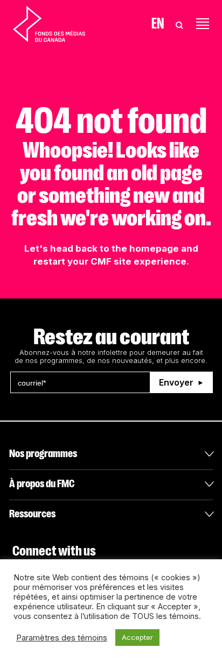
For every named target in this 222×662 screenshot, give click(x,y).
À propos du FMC (41, 484)
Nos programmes (43, 453)
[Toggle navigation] (202, 23)
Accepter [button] (137, 637)
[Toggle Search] (179, 24)
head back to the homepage (114, 248)
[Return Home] (49, 24)
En (157, 23)
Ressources (32, 514)
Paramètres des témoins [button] (61, 638)
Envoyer (176, 382)
